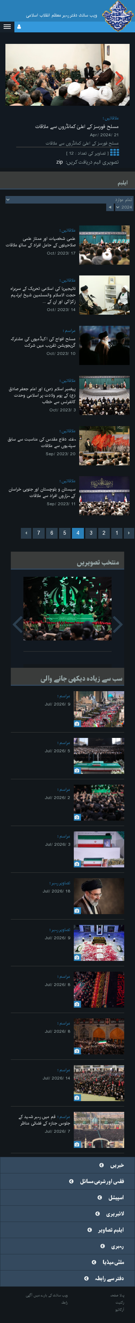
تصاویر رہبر (60, 883)
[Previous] (129, 533)
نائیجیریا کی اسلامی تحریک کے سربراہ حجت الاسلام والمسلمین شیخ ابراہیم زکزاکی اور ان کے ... (43, 295)
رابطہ (64, 1302)
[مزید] (114, 153)
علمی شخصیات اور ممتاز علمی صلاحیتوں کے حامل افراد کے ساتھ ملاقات (41, 241)
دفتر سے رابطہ (109, 1279)
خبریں (117, 1165)
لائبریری (115, 1214)
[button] (7, 27)
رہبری (117, 1246)
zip (61, 162)
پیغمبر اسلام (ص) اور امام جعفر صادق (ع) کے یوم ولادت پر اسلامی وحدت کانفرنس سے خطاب (42, 395)
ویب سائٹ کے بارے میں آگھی (47, 1295)
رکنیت (120, 1302)
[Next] (26, 533)
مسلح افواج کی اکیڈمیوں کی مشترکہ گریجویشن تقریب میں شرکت (43, 342)
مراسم (70, 330)
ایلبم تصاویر (111, 1230)
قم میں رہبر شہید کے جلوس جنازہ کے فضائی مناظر (44, 1120)
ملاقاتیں (112, 118)
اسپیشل (116, 1198)
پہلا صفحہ (117, 1295)
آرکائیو (119, 1310)
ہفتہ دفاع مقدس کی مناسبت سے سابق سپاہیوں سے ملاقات (42, 442)
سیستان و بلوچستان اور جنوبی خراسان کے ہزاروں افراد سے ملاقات (42, 492)
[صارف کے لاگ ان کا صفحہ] (19, 27)
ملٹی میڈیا (113, 1263)
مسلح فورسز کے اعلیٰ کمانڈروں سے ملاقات (77, 126)
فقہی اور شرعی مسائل (102, 1182)
